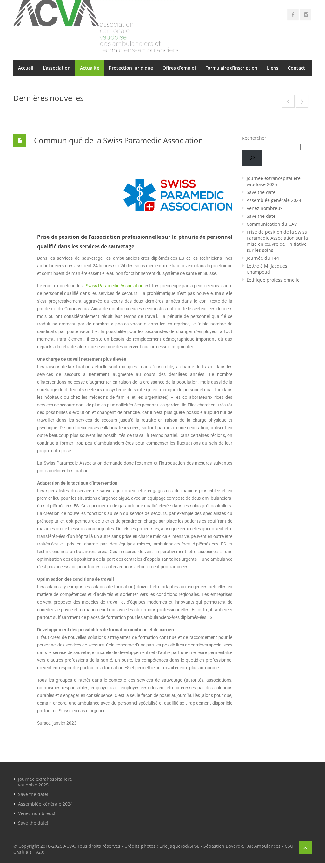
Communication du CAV (272, 224)
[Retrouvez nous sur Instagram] (305, 14)
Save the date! (262, 192)
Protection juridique (131, 68)
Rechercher (254, 138)
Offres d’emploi (179, 68)
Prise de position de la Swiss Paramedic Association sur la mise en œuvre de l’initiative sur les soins (277, 241)
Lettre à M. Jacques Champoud (267, 269)
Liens (272, 68)
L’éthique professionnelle (273, 280)
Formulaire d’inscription (231, 68)
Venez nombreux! (265, 208)
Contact (296, 68)
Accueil (25, 68)
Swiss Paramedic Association (114, 285)
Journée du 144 (263, 258)
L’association (56, 68)
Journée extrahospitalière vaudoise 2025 (274, 181)
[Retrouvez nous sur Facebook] (293, 14)
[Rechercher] (252, 158)
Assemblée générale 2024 (274, 200)
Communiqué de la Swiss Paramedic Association (118, 140)
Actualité (89, 68)
